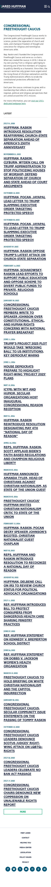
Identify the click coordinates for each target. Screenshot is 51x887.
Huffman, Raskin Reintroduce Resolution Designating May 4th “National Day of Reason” (24, 428)
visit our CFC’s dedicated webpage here (24, 102)
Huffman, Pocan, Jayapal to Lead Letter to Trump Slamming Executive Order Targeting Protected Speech (24, 232)
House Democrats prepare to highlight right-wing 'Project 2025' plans (25, 372)
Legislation (25, 852)
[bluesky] (14, 869)
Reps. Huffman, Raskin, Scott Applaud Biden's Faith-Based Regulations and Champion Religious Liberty (25, 455)
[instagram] (32, 869)
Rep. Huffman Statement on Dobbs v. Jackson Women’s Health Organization (24, 660)
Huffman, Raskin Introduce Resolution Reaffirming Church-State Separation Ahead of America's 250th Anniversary (25, 137)
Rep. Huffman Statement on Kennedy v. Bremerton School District (25, 639)
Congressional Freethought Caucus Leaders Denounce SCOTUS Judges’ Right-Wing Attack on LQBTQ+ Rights (23, 741)
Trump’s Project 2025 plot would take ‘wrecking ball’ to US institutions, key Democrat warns (25, 349)
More (23, 811)
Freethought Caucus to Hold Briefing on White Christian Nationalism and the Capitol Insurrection (24, 685)
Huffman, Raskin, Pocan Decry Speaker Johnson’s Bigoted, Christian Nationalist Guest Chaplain (25, 535)
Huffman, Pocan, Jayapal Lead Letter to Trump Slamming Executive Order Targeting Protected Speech (24, 205)
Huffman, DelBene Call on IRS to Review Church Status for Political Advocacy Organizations (25, 587)
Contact (25, 838)
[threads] (38, 869)
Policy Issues (25, 857)
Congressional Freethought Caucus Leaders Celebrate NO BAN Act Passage (22, 768)
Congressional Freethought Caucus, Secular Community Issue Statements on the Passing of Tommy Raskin (25, 712)
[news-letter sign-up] (44, 869)
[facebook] (7, 869)
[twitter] (20, 869)
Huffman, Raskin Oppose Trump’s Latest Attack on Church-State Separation (25, 255)
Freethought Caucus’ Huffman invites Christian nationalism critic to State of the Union (22, 509)
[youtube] (26, 869)
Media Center (25, 847)
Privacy (25, 862)
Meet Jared (25, 833)
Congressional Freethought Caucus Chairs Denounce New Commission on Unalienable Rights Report (22, 795)
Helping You (25, 843)
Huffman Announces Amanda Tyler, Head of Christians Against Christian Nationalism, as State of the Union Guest (25, 482)
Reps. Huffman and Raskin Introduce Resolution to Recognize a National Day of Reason (25, 562)
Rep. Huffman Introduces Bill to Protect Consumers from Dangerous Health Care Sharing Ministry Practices (25, 614)
